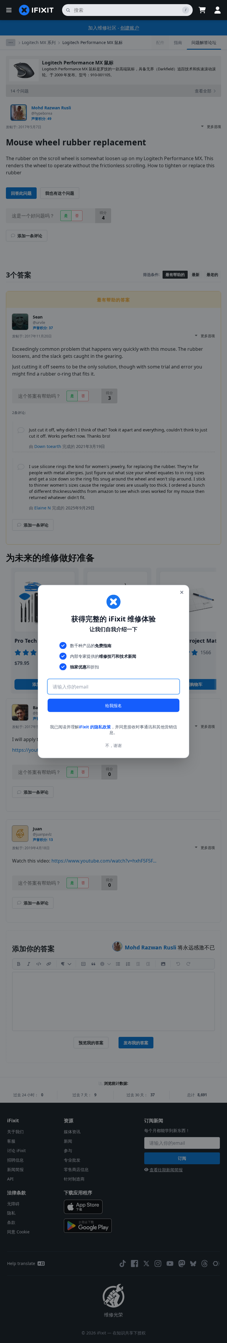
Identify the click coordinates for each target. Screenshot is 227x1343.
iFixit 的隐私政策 (95, 726)
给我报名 (113, 705)
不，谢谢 (113, 745)
